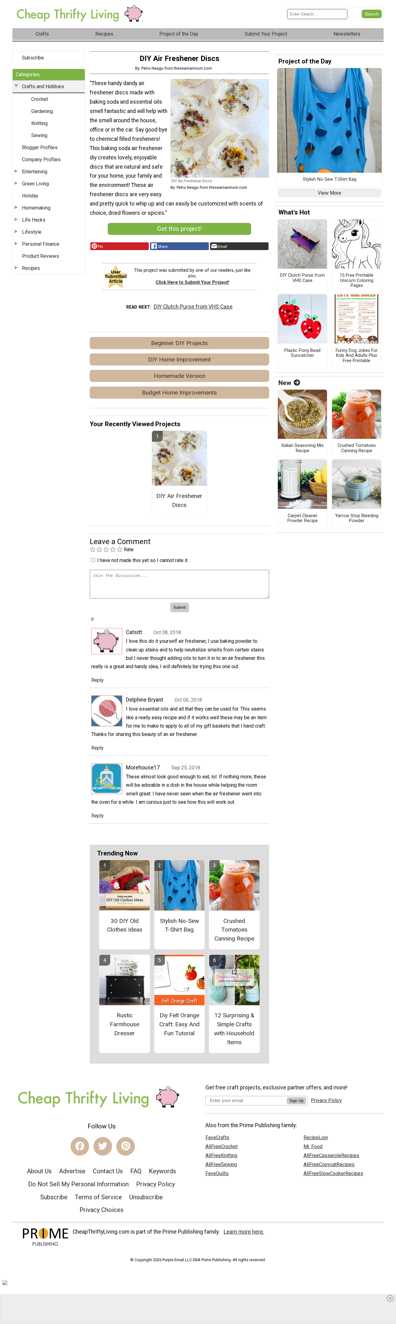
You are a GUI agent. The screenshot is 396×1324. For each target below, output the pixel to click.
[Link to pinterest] (125, 1146)
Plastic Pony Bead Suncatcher (302, 353)
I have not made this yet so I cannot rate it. (142, 560)
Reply (97, 680)
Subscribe (33, 58)
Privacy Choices (101, 1210)
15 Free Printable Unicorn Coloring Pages (356, 280)
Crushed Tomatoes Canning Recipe (234, 929)
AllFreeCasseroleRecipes (331, 1155)
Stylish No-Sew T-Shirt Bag (179, 925)
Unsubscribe (146, 1197)
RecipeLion (315, 1137)
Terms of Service (98, 1197)
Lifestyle (31, 232)
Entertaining (34, 172)
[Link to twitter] (102, 1146)
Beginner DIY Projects (179, 343)
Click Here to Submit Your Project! (192, 282)
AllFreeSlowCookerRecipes (333, 1173)
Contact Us (108, 1171)
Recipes (31, 268)
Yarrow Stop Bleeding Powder (356, 518)
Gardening (42, 111)
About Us (39, 1171)
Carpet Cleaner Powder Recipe (302, 518)
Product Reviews (40, 256)
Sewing (39, 135)
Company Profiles (41, 159)
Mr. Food (312, 1146)
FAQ (135, 1171)
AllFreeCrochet (221, 1146)
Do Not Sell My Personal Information (78, 1184)
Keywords (162, 1171)
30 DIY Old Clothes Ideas (124, 925)
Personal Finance (40, 244)
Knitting (39, 123)
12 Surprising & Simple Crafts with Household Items (234, 1028)
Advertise (72, 1171)
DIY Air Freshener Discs (179, 500)
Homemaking (36, 208)
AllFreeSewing (221, 1164)
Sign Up (296, 1100)
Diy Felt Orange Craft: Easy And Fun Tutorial (179, 1024)
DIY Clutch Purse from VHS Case (193, 307)
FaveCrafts (217, 1137)
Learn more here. (244, 1232)
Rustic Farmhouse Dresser (124, 1024)
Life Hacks (33, 220)
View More (329, 193)
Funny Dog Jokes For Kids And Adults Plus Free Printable (357, 355)
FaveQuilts (217, 1173)
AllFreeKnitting (221, 1155)
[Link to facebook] (80, 1146)
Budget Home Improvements (179, 392)
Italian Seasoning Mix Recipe (302, 448)
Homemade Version (179, 375)
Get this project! (179, 228)
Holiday (30, 196)
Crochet (39, 99)
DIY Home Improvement (179, 359)
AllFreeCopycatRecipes (329, 1164)
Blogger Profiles (40, 147)
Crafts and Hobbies (43, 86)
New (284, 383)
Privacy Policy (155, 1184)
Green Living (35, 184)
